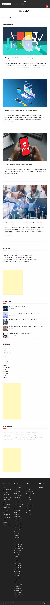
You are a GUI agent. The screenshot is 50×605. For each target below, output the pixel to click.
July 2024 (17, 531)
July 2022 (17, 575)
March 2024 (17, 539)
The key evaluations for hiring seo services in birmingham (20, 58)
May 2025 (17, 512)
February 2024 (18, 541)
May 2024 (17, 535)
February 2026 (18, 495)
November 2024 (18, 523)
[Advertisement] (13, 282)
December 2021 (18, 588)
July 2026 (17, 489)
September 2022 (19, 571)
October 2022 (18, 569)
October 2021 (18, 592)
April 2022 (17, 581)
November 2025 (18, 501)
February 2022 (18, 584)
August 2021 (18, 596)
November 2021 (18, 590)
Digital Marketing (7, 352)
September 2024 (19, 527)
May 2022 (17, 579)
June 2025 (17, 510)
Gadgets (6, 357)
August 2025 (18, 506)
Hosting (6, 361)
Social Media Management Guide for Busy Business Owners (16, 261)
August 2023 (18, 550)
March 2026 (17, 493)
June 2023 (17, 554)
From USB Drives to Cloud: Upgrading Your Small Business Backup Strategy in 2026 (21, 259)
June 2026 (17, 491)
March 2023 (17, 560)
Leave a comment (9, 69)
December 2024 (18, 522)
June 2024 (17, 533)
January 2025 (18, 520)
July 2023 (17, 552)
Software (6, 373)
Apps (5, 348)
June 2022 (17, 577)
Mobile (5, 365)
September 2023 (19, 548)
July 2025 (17, 508)
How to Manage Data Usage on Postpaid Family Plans (18, 164)
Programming (7, 367)
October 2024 (18, 525)
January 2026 (18, 497)
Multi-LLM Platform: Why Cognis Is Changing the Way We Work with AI (18, 255)
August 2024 (18, 529)
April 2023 (17, 558)
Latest (5, 363)
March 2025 (17, 516)
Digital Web (45, 603)
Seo (14, 60)
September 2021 (19, 594)
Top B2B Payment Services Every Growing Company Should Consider (18, 257)
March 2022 (17, 582)
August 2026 (18, 487)
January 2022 (18, 586)
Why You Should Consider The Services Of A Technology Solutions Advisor (24, 222)
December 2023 (18, 544)
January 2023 (18, 563)
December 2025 (18, 499)
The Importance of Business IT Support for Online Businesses (21, 110)
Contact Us (40, 487)
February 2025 (18, 518)
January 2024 (18, 542)
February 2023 (18, 562)
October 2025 (18, 503)
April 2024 (17, 537)
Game (5, 359)
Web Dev (6, 377)
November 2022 (18, 567)
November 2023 (18, 546)
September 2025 (19, 504)
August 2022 (18, 573)
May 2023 (17, 556)
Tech (14, 112)
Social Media (6, 371)
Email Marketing (7, 354)
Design (5, 350)
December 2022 (18, 565)
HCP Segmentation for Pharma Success (12, 253)
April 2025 (17, 514)
